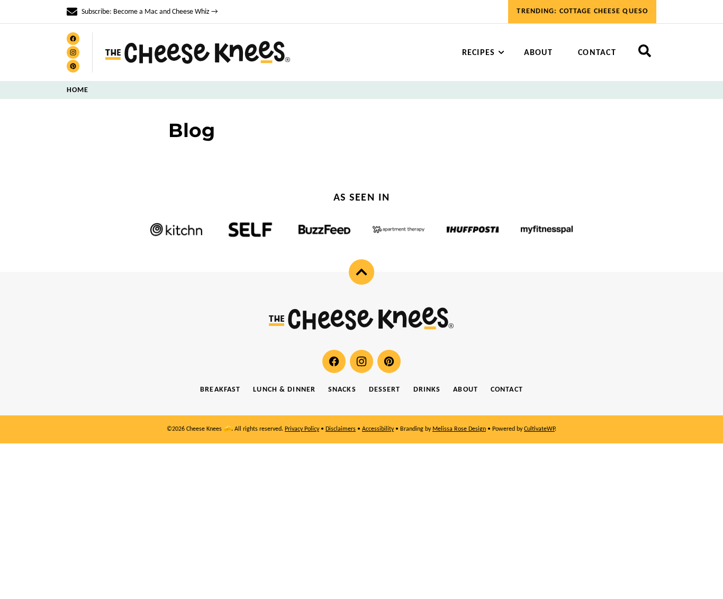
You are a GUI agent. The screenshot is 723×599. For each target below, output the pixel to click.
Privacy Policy (302, 429)
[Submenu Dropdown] (501, 52)
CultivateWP (539, 429)
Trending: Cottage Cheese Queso (582, 11)
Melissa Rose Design (459, 429)
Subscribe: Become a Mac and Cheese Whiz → (150, 12)
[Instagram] (73, 52)
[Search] (644, 50)
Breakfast (220, 390)
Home (77, 90)
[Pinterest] (73, 66)
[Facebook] (73, 38)
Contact (597, 53)
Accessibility (378, 429)
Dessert (385, 390)
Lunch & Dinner (284, 390)
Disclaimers (341, 429)
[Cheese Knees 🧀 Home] (198, 52)
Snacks (342, 390)
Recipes (478, 53)
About (538, 53)
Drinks (427, 390)
